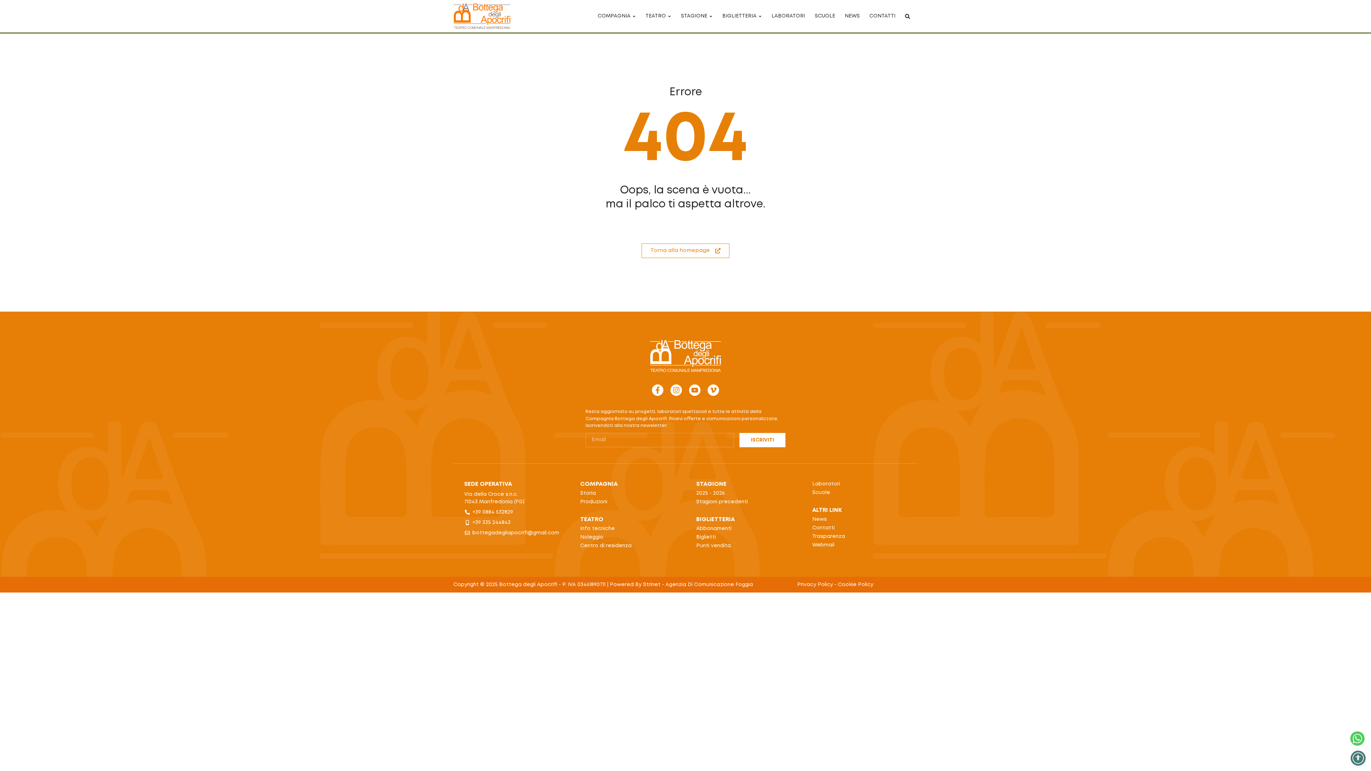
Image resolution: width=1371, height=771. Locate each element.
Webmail (823, 545)
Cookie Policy (855, 585)
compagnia (599, 484)
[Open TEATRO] (669, 16)
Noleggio (591, 537)
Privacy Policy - (817, 585)
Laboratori (826, 484)
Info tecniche (597, 528)
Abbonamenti (714, 528)
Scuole (821, 492)
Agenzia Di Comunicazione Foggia (709, 585)
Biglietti (706, 537)
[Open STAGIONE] (711, 16)
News (819, 519)
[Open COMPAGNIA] (634, 16)
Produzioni (593, 502)
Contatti (823, 528)
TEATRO (591, 519)
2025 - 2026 (710, 493)
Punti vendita (713, 546)
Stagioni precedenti (722, 502)
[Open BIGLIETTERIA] (760, 16)
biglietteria (715, 519)
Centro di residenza (606, 546)
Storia (588, 493)
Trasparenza (828, 536)
